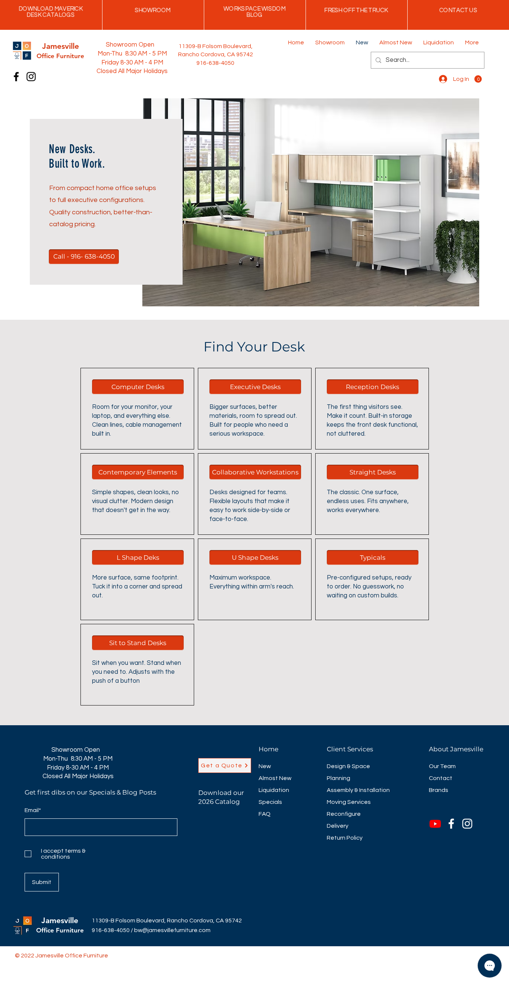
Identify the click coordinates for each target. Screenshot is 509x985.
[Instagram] (31, 76)
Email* (33, 810)
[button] (478, 79)
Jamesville (59, 920)
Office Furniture (60, 930)
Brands (438, 790)
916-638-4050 (111, 930)
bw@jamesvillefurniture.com (172, 930)
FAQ (265, 814)
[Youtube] (435, 823)
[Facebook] (16, 76)
